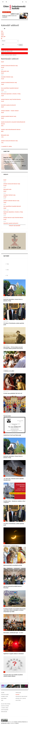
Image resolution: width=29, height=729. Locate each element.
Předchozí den (4, 49)
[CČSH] (14, 7)
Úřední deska (18, 692)
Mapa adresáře (4, 711)
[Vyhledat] (1, 38)
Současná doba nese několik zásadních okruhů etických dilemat (13, 675)
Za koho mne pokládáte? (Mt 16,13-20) (12, 393)
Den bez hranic (7, 416)
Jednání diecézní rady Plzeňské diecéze (11, 99)
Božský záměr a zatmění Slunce (11, 546)
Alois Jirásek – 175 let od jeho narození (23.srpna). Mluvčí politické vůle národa (13, 348)
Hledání (2, 692)
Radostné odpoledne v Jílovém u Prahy (10, 93)
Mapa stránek (3, 698)
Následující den (5, 53)
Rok (2, 31)
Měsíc (2, 33)
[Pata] (14, 686)
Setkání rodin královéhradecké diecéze (10, 129)
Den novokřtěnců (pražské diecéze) (9, 88)
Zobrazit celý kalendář (14, 225)
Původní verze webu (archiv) (21, 696)
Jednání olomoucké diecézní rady (9, 65)
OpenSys (17, 723)
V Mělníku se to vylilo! (8, 371)
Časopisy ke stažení (5, 705)
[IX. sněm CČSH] (14, 241)
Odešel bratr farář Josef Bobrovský (12, 435)
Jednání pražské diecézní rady (8, 116)
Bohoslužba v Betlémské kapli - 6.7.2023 (13, 632)
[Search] (26, 2)
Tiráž (2, 700)
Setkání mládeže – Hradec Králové (10, 110)
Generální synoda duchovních (8, 105)
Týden (2, 34)
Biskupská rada (5, 71)
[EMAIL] (4, 28)
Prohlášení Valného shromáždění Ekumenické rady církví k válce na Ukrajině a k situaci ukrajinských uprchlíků (14, 610)
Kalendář (17, 694)
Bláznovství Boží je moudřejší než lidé (12, 565)
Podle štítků (18, 700)
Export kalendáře (4, 709)
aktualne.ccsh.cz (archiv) (21, 698)
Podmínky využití (4, 696)
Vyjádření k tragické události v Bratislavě (13, 653)
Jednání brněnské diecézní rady (9, 82)
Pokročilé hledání (4, 694)
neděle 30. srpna (15, 14)
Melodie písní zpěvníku (5, 703)
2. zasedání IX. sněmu (6, 146)
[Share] (22, 2)
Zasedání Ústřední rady (7, 77)
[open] (3, 2)
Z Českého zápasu (4, 707)
